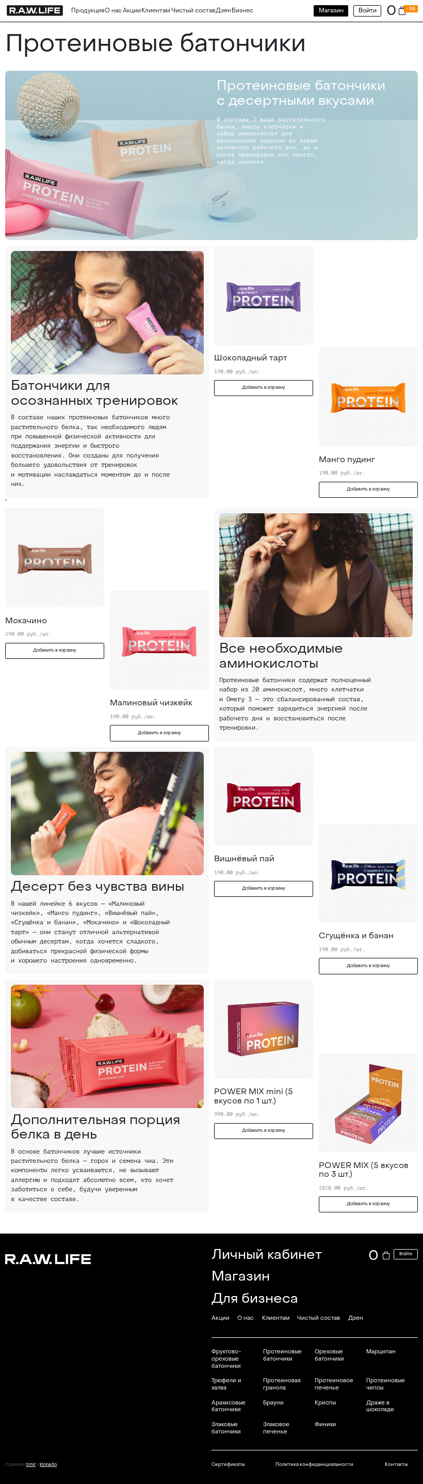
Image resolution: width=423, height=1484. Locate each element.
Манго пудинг (347, 459)
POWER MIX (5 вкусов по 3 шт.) (364, 1169)
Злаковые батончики (226, 1428)
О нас (113, 10)
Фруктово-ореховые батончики (226, 1358)
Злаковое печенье (276, 1428)
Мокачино (26, 620)
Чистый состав (193, 10)
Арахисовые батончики (229, 1406)
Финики (325, 1424)
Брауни (273, 1402)
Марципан (381, 1351)
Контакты (396, 1464)
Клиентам (155, 10)
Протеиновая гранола (282, 1384)
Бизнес (242, 10)
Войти (368, 10)
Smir (31, 1464)
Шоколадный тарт (250, 358)
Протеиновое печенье (334, 1384)
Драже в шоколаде (380, 1406)
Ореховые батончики (329, 1355)
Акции (132, 10)
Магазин (331, 10)
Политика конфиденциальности (314, 1464)
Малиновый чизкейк (151, 703)
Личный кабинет (267, 1254)
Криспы (325, 1402)
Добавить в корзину (263, 387)
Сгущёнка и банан (356, 935)
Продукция (87, 10)
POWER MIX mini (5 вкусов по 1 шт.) (253, 1096)
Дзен (223, 10)
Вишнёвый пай (244, 859)
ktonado (48, 1464)
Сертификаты (228, 1464)
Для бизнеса (255, 1298)
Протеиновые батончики (282, 1355)
